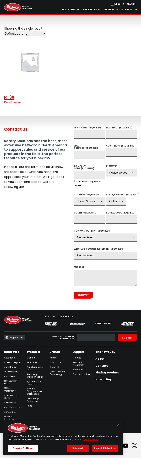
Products (33, 352)
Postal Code (120, 213)
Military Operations (10, 389)
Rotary (53, 357)
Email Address (86, 147)
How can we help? (92, 231)
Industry (111, 166)
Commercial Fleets (11, 396)
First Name (87, 128)
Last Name (119, 128)
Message (79, 267)
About (100, 359)
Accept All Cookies (105, 448)
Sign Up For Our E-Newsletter (63, 337)
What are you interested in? (98, 249)
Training (77, 357)
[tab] (68, 9)
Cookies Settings (23, 448)
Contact (101, 365)
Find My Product (107, 372)
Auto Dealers (10, 367)
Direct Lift (54, 367)
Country (86, 195)
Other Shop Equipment (33, 399)
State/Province (116, 195)
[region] (63, 438)
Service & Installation (78, 363)
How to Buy (103, 379)
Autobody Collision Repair (35, 375)
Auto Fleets (9, 376)
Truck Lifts (32, 362)
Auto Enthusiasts (13, 407)
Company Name (84, 167)
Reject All (77, 448)
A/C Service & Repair (34, 382)
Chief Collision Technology (57, 373)
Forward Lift (56, 362)
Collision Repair (12, 362)
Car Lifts (31, 357)
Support (78, 352)
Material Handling (9, 417)
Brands (55, 352)
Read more (12, 102)
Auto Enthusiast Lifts (35, 368)
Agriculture (9, 412)
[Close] (117, 425)
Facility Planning (81, 374)
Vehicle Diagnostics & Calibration (34, 391)
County (85, 213)
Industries (11, 352)
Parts (29, 405)
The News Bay (105, 352)
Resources (78, 369)
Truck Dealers (11, 371)
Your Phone (120, 146)
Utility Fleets (10, 402)
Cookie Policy (91, 439)
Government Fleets (10, 382)
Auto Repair (10, 357)
